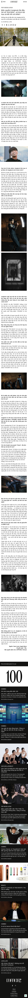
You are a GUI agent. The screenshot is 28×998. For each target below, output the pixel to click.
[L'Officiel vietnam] (14, 2)
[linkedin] (9, 25)
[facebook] (4, 25)
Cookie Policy (14, 995)
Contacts (14, 991)
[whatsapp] (13, 25)
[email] (2, 25)
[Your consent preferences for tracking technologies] (25, 995)
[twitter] (11, 25)
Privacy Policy (13, 993)
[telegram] (15, 25)
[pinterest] (7, 25)
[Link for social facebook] (12, 986)
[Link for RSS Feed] (15, 985)
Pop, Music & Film (7, 7)
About (14, 989)
